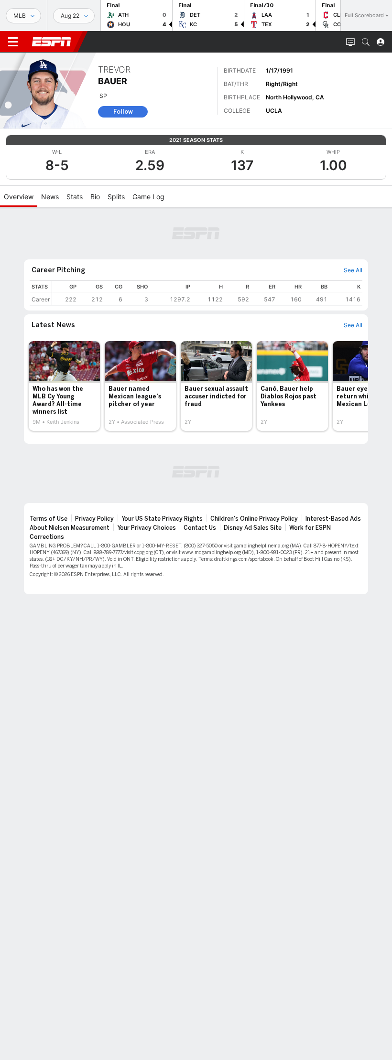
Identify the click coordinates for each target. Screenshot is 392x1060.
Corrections (47, 537)
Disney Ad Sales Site (253, 528)
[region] (207, 293)
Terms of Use (48, 518)
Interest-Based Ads (333, 518)
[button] (366, 42)
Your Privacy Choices (146, 528)
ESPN (51, 41)
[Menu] (13, 42)
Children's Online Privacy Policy (254, 518)
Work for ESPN (310, 528)
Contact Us (200, 528)
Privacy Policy (94, 518)
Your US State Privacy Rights (162, 518)
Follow (123, 111)
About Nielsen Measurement (69, 528)
